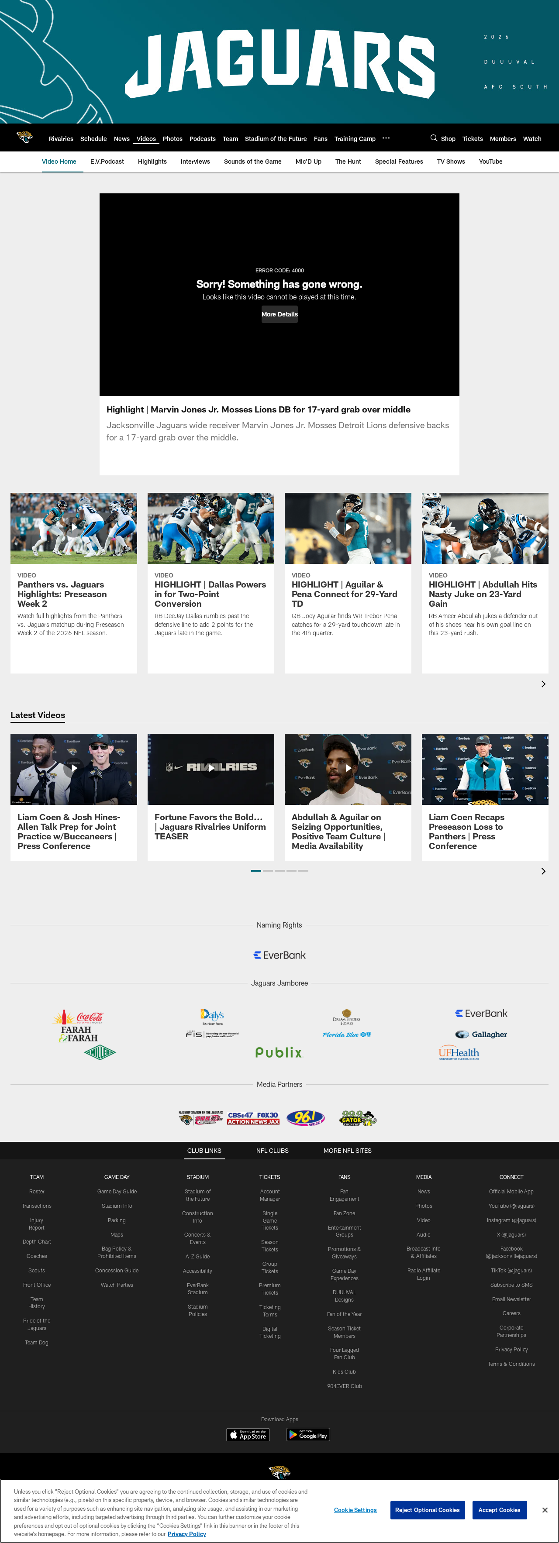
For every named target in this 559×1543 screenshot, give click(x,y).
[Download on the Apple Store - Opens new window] (248, 1435)
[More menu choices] (386, 137)
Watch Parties (117, 1285)
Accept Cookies (500, 1509)
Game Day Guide (117, 1191)
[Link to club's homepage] (24, 137)
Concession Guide (116, 1270)
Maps (116, 1234)
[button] (280, 314)
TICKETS (269, 1177)
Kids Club (344, 1371)
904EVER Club (344, 1386)
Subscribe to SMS (511, 1285)
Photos (423, 1206)
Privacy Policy (511, 1349)
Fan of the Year (344, 1314)
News (424, 1191)
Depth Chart (37, 1241)
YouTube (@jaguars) (512, 1206)
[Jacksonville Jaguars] (279, 1475)
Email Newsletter (511, 1299)
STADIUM (198, 1177)
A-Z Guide (198, 1256)
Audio (424, 1234)
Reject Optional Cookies (427, 1509)
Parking (117, 1220)
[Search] (434, 138)
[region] (279, 1511)
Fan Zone (344, 1213)
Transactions (37, 1206)
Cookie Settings (355, 1509)
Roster (37, 1191)
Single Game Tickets (270, 1220)
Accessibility (197, 1271)
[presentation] (545, 685)
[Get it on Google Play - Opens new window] (308, 1439)
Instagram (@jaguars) (511, 1220)
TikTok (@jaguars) (511, 1270)
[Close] (545, 1510)
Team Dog (36, 1342)
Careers (512, 1313)
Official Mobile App (511, 1191)
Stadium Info (117, 1206)
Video (424, 1220)
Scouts (36, 1270)
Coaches (37, 1256)
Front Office (37, 1285)
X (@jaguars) (511, 1234)
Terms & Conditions (511, 1364)
